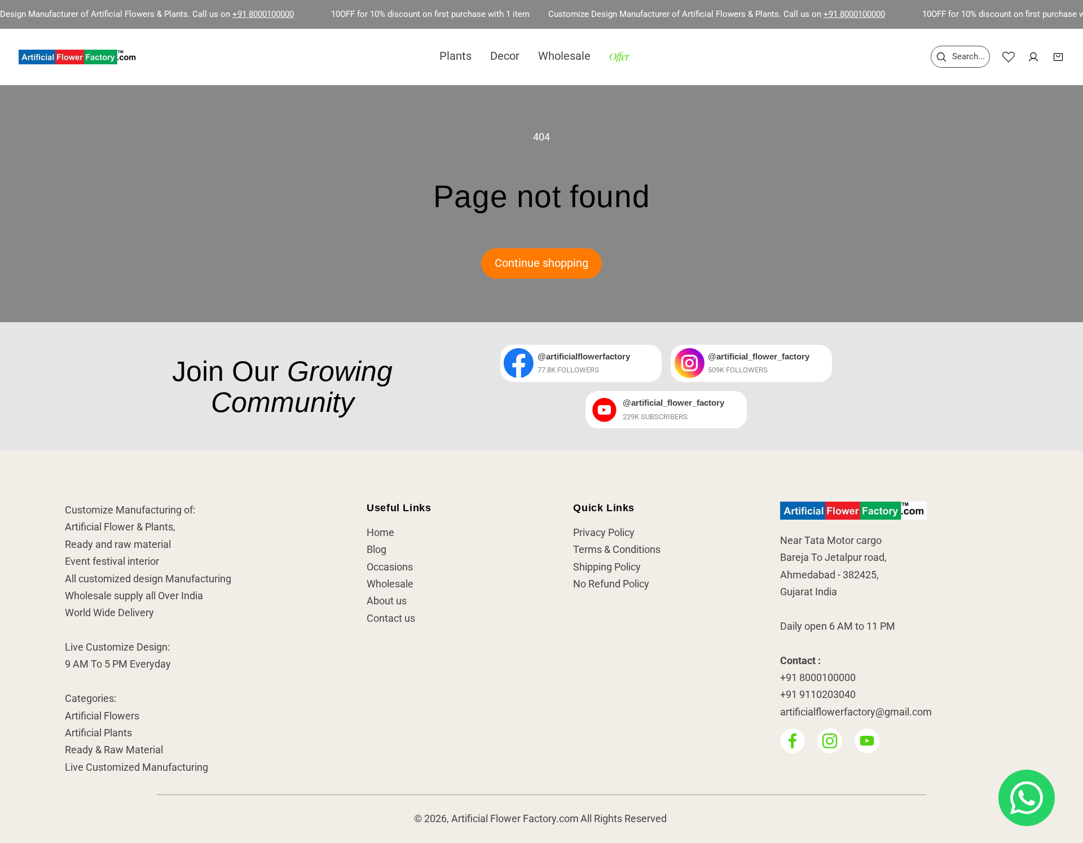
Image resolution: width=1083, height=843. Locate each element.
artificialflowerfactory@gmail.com (856, 712)
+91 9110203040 (818, 695)
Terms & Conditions (617, 550)
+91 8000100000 (242, 14)
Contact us (391, 618)
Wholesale (390, 584)
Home (380, 532)
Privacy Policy (604, 532)
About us (387, 601)
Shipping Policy (607, 567)
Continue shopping (541, 263)
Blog (376, 550)
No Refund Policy (611, 584)
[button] (960, 57)
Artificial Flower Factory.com (515, 819)
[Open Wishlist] (1008, 57)
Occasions (390, 567)
